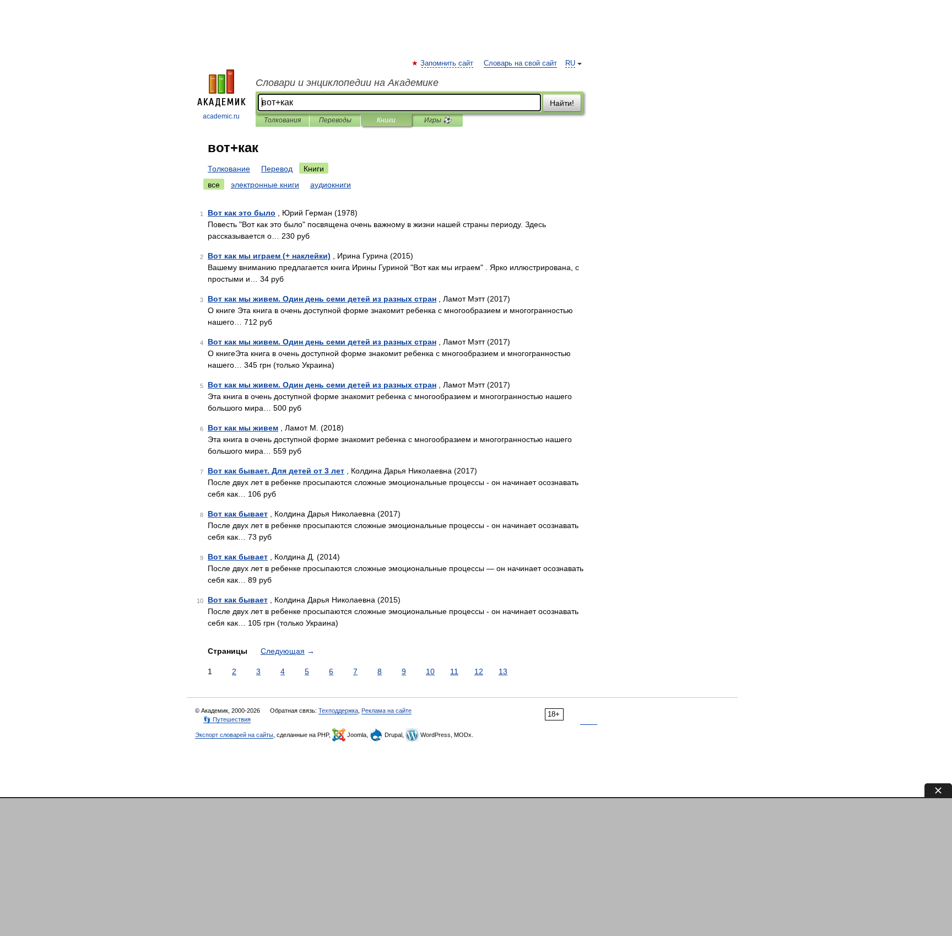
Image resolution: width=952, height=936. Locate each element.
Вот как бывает (238, 513)
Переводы (335, 120)
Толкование (229, 168)
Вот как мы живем (243, 427)
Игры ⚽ (437, 120)
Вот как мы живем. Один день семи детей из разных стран (322, 298)
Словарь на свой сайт (520, 63)
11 (454, 671)
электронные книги (265, 184)
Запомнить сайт (447, 63)
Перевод (277, 168)
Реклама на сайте (386, 710)
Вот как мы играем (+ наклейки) (269, 255)
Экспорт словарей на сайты (234, 734)
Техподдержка (338, 710)
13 (503, 671)
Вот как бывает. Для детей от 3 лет (276, 470)
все (214, 184)
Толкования (282, 120)
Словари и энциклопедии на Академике (347, 82)
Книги (386, 120)
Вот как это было (241, 212)
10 (430, 671)
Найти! (562, 103)
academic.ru (221, 116)
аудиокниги (330, 184)
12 (478, 671)
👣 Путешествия (227, 719)
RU (570, 63)
